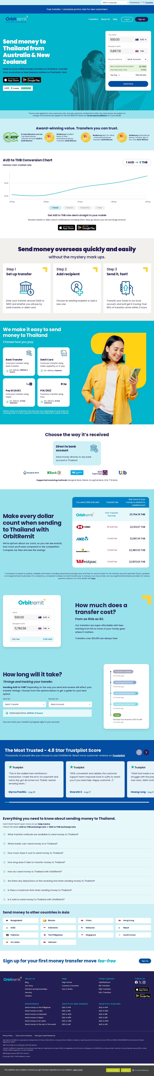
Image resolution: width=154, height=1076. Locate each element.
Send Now (128, 83)
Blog (27, 982)
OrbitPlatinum (104, 982)
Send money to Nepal (34, 1017)
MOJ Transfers (105, 992)
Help (115, 19)
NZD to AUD (66, 1014)
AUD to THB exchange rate (32, 827)
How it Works (67, 989)
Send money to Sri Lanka (35, 1021)
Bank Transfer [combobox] (12, 704)
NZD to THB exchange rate (62, 827)
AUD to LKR (103, 1024)
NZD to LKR (66, 1024)
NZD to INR (66, 1011)
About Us (105, 19)
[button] (140, 1070)
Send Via (6, 699)
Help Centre (44, 824)
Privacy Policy (8, 1036)
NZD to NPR (66, 1017)
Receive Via (53, 699)
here (93, 578)
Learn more (78, 1070)
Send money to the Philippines (38, 1007)
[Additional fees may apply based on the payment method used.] (119, 75)
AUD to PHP (103, 1007)
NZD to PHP (66, 1007)
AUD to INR (103, 1014)
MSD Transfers (105, 989)
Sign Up (141, 19)
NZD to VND (66, 1021)
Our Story (29, 985)
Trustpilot (118, 755)
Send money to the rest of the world (40, 1024)
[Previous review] (139, 752)
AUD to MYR (103, 1021)
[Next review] (146, 752)
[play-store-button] (31, 80)
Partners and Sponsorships (36, 989)
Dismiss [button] (126, 1070)
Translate (149, 2)
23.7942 (142, 66)
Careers (28, 996)
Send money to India (33, 1011)
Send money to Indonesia (36, 1014)
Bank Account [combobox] (57, 704)
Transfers (93, 19)
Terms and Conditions (97, 115)
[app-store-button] (11, 80)
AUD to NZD (103, 1011)
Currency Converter (70, 985)
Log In (127, 19)
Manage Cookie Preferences (45, 1036)
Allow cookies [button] (113, 1070)
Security (28, 992)
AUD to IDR (103, 1017)
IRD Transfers (104, 985)
